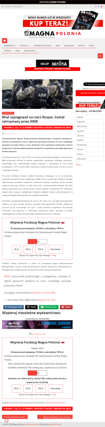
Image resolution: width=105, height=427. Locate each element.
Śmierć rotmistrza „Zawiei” (15, 417)
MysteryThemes (55, 424)
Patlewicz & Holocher (42, 45)
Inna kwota (55, 249)
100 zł (40, 249)
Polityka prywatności (32, 424)
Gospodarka (69, 45)
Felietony (24, 45)
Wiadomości (9, 45)
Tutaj (53, 255)
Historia (81, 45)
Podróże (7, 50)
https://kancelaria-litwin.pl (55, 402)
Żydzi (58, 45)
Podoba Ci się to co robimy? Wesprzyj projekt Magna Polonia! (37, 127)
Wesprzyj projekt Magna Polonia (52, 68)
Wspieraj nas (29, 50)
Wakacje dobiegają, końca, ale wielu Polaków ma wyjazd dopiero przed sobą (57, 417)
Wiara (91, 45)
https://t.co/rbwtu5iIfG (43, 293)
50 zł (28, 249)
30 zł (16, 249)
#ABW (7, 276)
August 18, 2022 (47, 300)
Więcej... (79, 164)
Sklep (17, 50)
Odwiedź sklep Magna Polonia (52, 63)
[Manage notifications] (7, 420)
